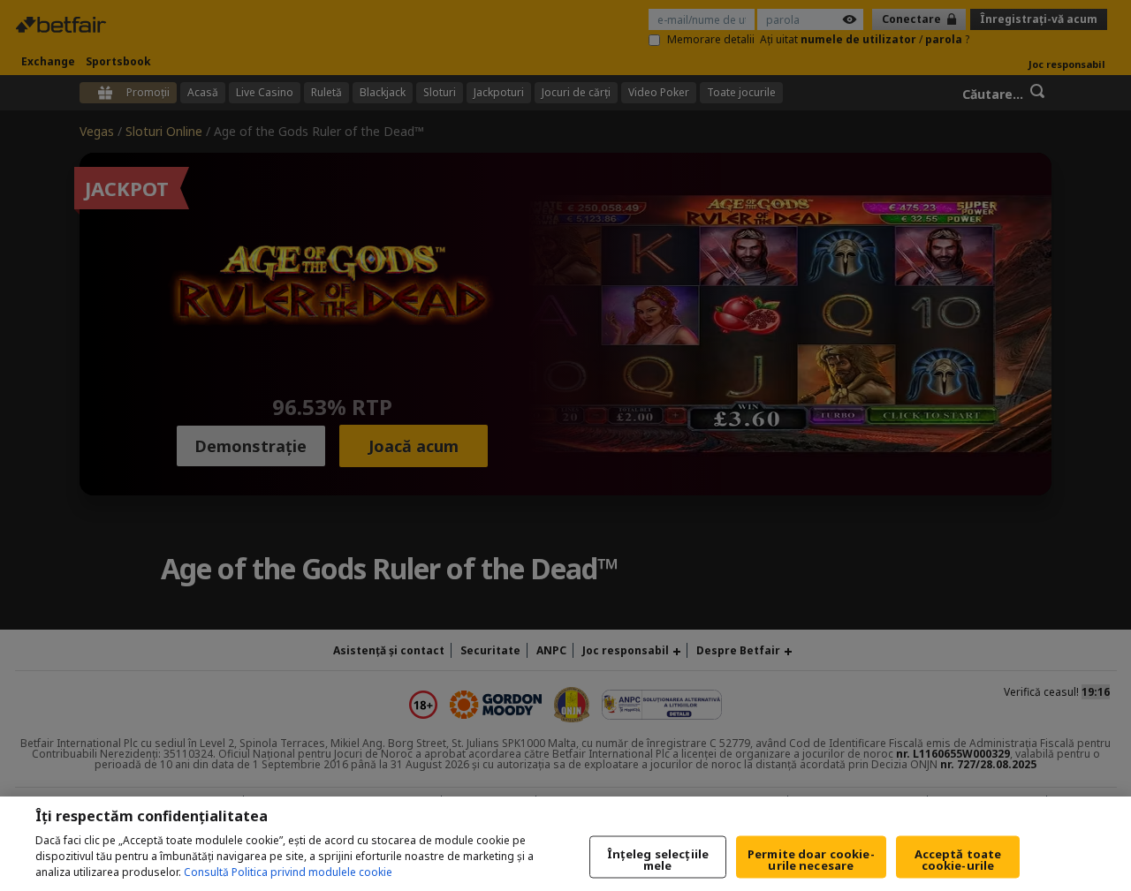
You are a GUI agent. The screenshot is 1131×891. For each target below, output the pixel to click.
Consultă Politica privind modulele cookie (288, 872)
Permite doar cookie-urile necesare (811, 859)
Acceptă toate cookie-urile (958, 859)
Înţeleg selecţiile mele (658, 859)
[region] (565, 844)
